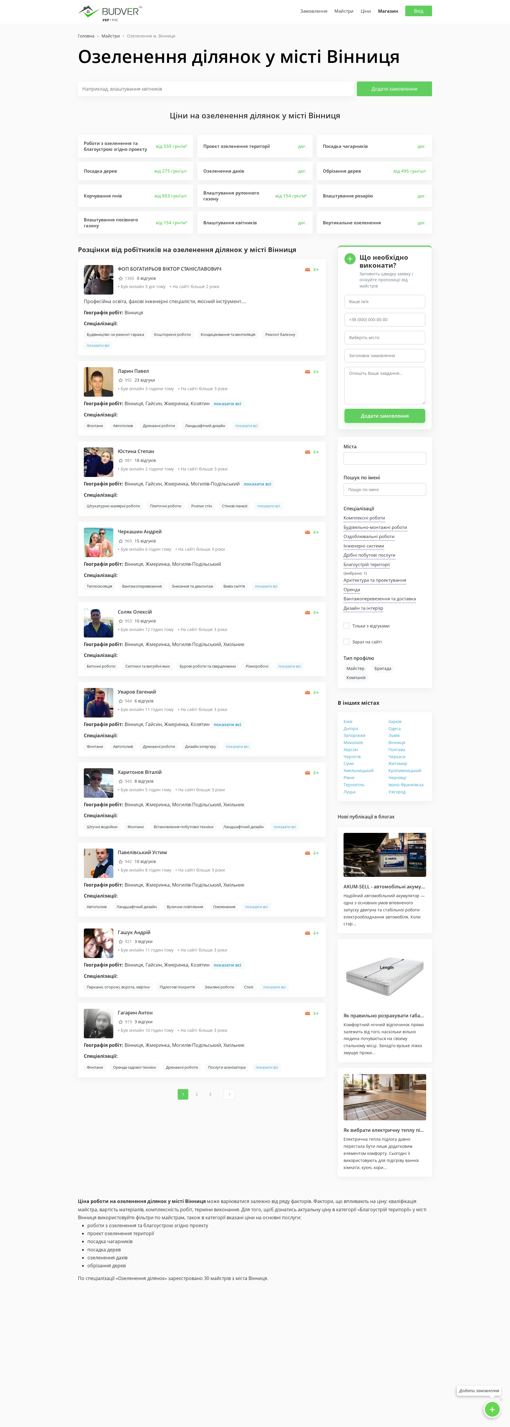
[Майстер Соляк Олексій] (98, 622)
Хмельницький (359, 770)
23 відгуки (145, 380)
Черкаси (397, 756)
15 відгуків (145, 541)
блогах (386, 816)
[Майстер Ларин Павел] (98, 381)
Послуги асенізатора (227, 1067)
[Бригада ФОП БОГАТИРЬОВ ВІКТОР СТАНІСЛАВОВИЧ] (98, 279)
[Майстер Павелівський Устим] (98, 862)
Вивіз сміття (234, 586)
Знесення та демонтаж (192, 586)
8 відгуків (144, 781)
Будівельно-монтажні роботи (375, 527)
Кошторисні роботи (172, 334)
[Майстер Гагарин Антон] (98, 1023)
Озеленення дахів (223, 171)
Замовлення (313, 11)
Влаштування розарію (348, 196)
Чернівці (397, 777)
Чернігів (352, 756)
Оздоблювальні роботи (369, 536)
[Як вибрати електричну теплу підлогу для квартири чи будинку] (385, 1097)
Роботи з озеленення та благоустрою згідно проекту (115, 146)
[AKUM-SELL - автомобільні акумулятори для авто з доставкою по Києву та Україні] (385, 855)
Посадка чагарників (345, 146)
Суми (349, 763)
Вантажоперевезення (142, 586)
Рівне (349, 777)
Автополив (123, 425)
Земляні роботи (219, 987)
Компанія (356, 677)
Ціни (366, 11)
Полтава (396, 749)
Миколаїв (353, 742)
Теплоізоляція (99, 586)
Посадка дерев (100, 171)
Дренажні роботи (159, 425)
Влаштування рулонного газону (231, 196)
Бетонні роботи (101, 666)
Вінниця (396, 742)
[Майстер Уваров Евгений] (98, 702)
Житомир (397, 763)
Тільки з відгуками (371, 626)
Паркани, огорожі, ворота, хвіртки (118, 987)
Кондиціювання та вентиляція (228, 334)
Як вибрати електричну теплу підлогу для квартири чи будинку (420, 1130)
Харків (394, 721)
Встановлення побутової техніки (183, 826)
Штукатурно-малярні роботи (113, 506)
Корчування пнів (103, 196)
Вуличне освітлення (185, 906)
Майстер (355, 668)
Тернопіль (354, 784)
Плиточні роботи (165, 506)
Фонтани (95, 425)
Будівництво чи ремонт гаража (115, 334)
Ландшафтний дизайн (205, 425)
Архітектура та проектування (375, 580)
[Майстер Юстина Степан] (98, 462)
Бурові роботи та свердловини (208, 666)
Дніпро (351, 728)
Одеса (394, 728)
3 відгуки (144, 941)
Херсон (351, 749)
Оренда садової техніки (134, 1067)
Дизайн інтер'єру (200, 746)
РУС (115, 20)
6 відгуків (144, 701)
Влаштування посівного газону (111, 222)
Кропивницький (404, 770)
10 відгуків (145, 621)
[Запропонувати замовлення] (316, 269)
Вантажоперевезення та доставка (380, 598)
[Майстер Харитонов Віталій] (98, 782)
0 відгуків (146, 278)
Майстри (344, 11)
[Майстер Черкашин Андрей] (98, 542)
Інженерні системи (364, 546)
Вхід (418, 11)
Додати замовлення (394, 89)
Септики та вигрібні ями (147, 666)
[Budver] (111, 10)
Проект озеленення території (236, 146)
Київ (348, 721)
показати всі (98, 345)
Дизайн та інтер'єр (363, 608)
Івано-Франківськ (406, 784)
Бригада (383, 668)
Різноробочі (257, 666)
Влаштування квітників (230, 222)
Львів (394, 735)
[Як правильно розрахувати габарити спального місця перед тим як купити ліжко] (385, 975)
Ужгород (397, 792)
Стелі (248, 987)
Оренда (352, 589)
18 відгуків (145, 460)
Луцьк (350, 792)
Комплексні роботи (364, 518)
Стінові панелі (234, 506)
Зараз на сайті (367, 642)
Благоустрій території (367, 564)
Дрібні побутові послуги (369, 555)
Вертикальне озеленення (352, 222)
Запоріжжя (354, 735)
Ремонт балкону (280, 334)
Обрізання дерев (342, 171)
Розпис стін (201, 506)
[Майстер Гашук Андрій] (98, 943)
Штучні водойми (102, 826)
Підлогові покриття (177, 987)
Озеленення (224, 906)
